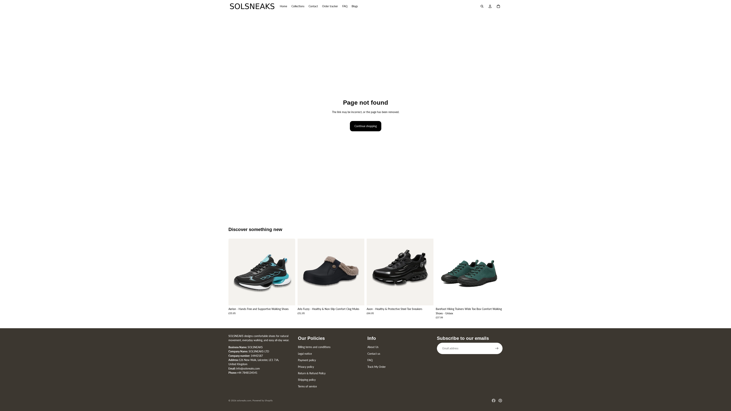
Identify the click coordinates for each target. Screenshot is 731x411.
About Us (372, 347)
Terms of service (307, 386)
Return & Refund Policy (312, 373)
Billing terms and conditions (314, 347)
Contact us (373, 353)
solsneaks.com (244, 400)
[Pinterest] (500, 400)
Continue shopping (365, 126)
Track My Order (376, 366)
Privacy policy (306, 366)
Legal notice (305, 353)
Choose (292, 299)
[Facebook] (493, 400)
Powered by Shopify (262, 400)
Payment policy (307, 360)
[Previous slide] (234, 272)
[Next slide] (289, 272)
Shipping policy (307, 379)
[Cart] (498, 6)
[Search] (482, 6)
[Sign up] (497, 348)
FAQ (370, 360)
